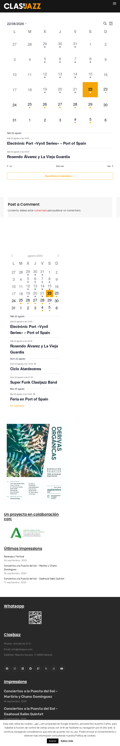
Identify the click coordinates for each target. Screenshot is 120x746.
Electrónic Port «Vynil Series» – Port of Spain (46, 143)
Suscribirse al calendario (58, 175)
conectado (40, 210)
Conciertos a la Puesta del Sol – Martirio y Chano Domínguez (30, 567)
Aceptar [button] (53, 741)
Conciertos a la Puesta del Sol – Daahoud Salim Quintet (34, 578)
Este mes (60, 166)
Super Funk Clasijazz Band (33, 382)
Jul (10, 166)
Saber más (67, 740)
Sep (109, 166)
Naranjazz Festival (14, 556)
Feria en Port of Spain (29, 399)
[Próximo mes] (58, 256)
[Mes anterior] (12, 256)
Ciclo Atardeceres (25, 368)
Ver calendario (17, 405)
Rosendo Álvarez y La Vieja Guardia (38, 156)
